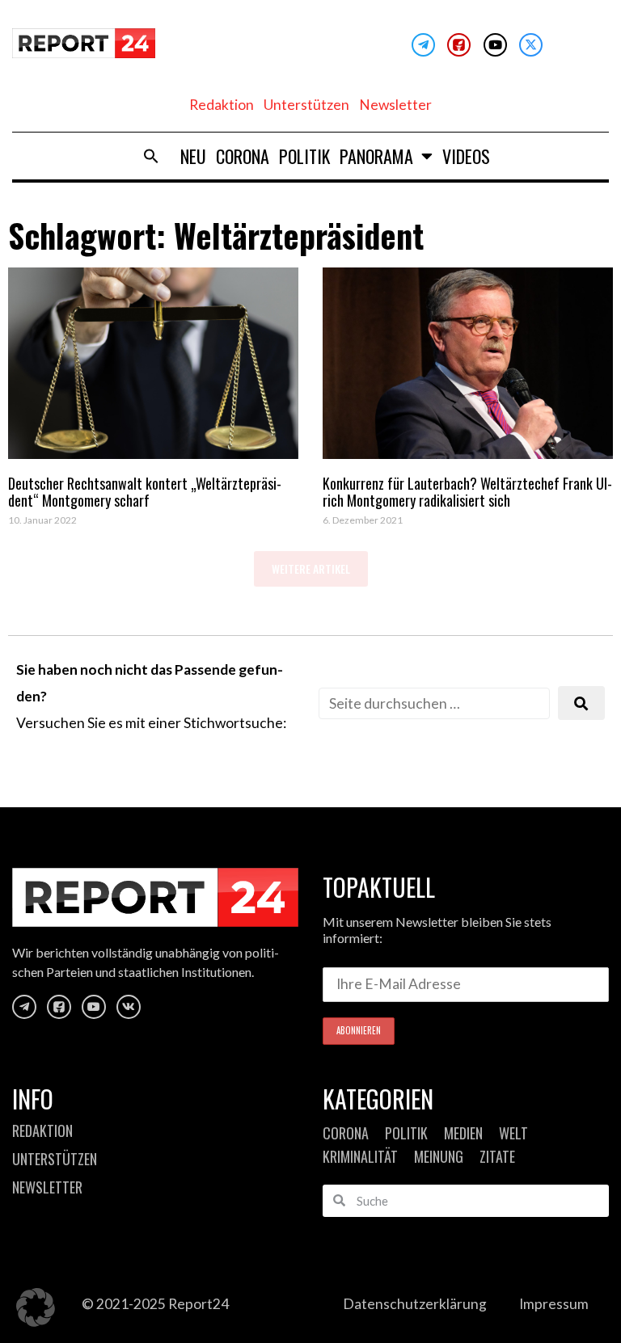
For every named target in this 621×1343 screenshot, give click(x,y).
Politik (304, 156)
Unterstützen (306, 104)
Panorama (376, 156)
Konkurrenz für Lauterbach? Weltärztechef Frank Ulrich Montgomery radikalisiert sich (467, 492)
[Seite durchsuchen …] (434, 703)
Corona (242, 156)
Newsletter (395, 104)
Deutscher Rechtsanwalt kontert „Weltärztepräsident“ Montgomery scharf (144, 492)
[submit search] (581, 703)
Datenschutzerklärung (415, 1303)
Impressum (554, 1303)
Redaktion (221, 104)
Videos (466, 156)
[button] (151, 156)
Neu (193, 156)
